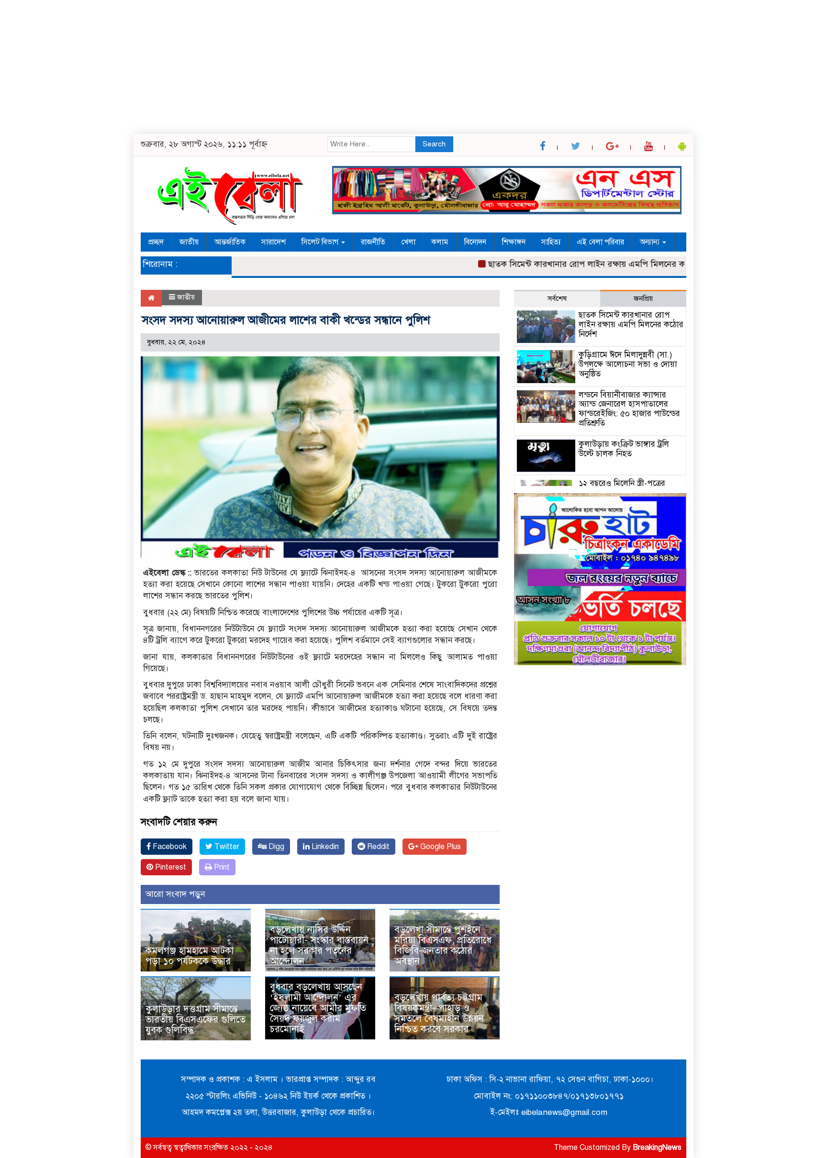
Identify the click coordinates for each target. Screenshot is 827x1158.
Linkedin (324, 846)
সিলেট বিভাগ (321, 242)
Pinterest (169, 867)
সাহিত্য (551, 242)
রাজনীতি (373, 242)
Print (221, 867)
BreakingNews (657, 1147)
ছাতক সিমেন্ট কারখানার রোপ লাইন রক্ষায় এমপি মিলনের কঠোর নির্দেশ (582, 264)
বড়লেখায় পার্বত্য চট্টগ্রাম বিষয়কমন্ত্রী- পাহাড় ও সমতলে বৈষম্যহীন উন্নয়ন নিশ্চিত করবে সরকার (439, 1013)
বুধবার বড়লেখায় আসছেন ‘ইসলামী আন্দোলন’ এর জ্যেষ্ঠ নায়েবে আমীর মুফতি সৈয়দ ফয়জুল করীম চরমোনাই (318, 1008)
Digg (275, 846)
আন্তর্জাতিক (230, 242)
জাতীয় (189, 242)
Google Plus (439, 846)
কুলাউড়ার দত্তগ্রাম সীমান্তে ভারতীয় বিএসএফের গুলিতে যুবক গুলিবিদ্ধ (195, 1019)
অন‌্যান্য (650, 242)
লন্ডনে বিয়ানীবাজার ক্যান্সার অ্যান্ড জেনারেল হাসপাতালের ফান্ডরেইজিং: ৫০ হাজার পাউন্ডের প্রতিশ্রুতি (629, 409)
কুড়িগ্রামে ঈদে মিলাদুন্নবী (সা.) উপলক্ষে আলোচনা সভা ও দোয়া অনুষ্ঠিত (628, 364)
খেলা (408, 242)
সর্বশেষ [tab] (557, 298)
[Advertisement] (287, 67)
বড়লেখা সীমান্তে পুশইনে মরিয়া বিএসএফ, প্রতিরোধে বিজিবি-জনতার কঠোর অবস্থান (443, 945)
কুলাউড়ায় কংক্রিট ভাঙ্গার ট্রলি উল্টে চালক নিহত (624, 449)
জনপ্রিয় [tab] (643, 298)
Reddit (377, 846)
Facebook (169, 846)
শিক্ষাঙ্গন (513, 242)
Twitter (225, 846)
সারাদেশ (273, 242)
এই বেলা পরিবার (600, 242)
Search (434, 144)
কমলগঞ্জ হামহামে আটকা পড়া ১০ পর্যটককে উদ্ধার (189, 956)
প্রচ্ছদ (156, 242)
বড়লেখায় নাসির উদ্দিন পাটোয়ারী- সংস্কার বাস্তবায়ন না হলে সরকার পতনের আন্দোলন (319, 945)
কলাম (439, 242)
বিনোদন (475, 242)
